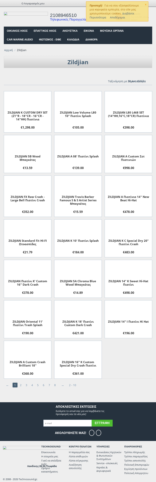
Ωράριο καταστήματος (49, 469)
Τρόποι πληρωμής (134, 452)
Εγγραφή (102, 423)
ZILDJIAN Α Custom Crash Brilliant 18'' (27, 363)
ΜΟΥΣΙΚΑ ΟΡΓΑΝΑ (112, 30)
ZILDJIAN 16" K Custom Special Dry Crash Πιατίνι (78, 363)
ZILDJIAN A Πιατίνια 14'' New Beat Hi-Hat (128, 198)
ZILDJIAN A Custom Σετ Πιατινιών (128, 158)
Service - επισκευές (107, 463)
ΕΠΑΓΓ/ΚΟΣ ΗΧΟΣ (45, 30)
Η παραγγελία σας (79, 452)
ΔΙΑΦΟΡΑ (91, 39)
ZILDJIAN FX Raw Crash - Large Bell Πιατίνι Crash (27, 198)
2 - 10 (72, 385)
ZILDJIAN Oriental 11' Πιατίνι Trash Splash (28, 323)
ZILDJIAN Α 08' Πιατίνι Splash (78, 156)
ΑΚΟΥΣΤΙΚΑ (70, 30)
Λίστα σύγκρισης (78, 460)
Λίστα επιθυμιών (78, 456)
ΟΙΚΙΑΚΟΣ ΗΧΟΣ (17, 30)
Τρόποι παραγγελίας (136, 456)
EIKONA (89, 30)
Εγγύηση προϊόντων (135, 469)
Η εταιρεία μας (49, 456)
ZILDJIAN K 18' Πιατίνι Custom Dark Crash (78, 323)
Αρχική (8, 50)
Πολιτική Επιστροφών (136, 464)
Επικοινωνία (48, 452)
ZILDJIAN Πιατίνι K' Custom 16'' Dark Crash (27, 282)
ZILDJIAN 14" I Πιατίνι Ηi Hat (128, 321)
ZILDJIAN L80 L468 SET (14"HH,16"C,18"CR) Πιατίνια (128, 114)
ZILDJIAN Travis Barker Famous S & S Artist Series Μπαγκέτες (78, 200)
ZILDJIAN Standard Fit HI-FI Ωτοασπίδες (28, 242)
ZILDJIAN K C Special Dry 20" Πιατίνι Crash (128, 242)
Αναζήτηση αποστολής (75, 466)
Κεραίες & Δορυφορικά (103, 469)
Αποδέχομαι (117, 17)
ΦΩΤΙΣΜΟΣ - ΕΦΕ (50, 39)
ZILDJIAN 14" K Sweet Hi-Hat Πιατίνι (128, 282)
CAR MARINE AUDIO (20, 39)
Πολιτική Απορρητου (136, 473)
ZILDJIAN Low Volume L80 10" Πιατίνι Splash (78, 114)
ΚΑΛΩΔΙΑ (73, 39)
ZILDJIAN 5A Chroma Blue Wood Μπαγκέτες (78, 282)
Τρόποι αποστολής (135, 460)
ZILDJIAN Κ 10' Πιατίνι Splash (78, 240)
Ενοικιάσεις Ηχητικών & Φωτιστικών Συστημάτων (108, 455)
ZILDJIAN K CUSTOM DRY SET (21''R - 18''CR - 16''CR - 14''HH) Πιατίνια (28, 116)
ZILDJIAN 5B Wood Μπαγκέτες (28, 158)
